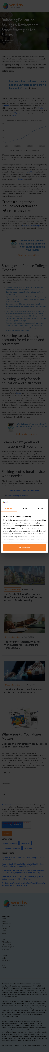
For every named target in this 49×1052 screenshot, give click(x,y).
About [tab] (40, 508)
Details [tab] (24, 508)
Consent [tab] (8, 508)
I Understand (24, 547)
